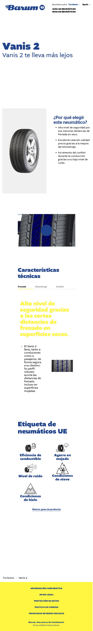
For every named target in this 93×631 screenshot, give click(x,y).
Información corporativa (46, 588)
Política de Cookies (46, 607)
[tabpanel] (46, 341)
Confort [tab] (60, 287)
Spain (85, 4)
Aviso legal (46, 594)
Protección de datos (46, 601)
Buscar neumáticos (64, 11)
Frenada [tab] (22, 287)
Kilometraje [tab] (41, 287)
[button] (46, 230)
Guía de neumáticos (64, 9)
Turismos (73, 4)
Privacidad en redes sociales (46, 613)
